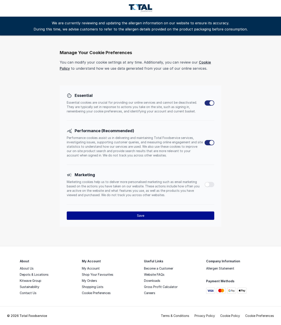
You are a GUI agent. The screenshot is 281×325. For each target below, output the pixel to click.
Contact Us (28, 293)
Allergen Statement (220, 268)
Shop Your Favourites (97, 274)
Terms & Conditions (175, 316)
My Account (91, 268)
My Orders (89, 280)
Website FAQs (154, 274)
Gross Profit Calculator (161, 287)
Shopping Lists (92, 287)
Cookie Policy (230, 316)
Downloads (152, 280)
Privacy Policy (205, 316)
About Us (27, 268)
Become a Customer (158, 268)
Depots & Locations (34, 274)
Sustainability (29, 287)
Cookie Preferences (96, 293)
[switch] (209, 103)
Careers (149, 293)
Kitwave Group (30, 280)
